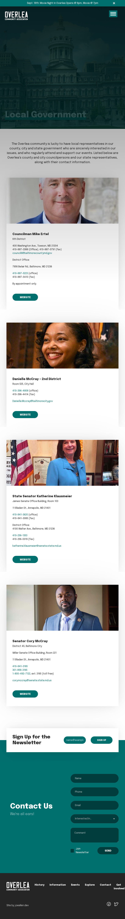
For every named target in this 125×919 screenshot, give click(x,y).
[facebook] (108, 905)
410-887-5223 (20, 273)
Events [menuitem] (75, 885)
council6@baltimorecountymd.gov (32, 253)
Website (25, 297)
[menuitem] (18, 889)
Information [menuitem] (58, 885)
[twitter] (116, 905)
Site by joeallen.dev (18, 905)
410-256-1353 (19, 535)
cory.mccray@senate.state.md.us (32, 680)
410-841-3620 (20, 514)
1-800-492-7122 (21, 673)
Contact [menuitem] (105, 885)
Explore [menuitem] (90, 885)
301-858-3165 (19, 670)
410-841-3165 (20, 666)
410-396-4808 (20, 390)
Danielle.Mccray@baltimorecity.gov (32, 401)
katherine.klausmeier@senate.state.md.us (36, 546)
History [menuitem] (39, 885)
